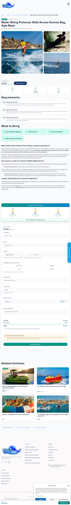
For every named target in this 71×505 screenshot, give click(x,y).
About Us (51, 447)
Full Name (6, 232)
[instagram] (6, 462)
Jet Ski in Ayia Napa (30, 447)
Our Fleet (50, 452)
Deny (52, 499)
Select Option (7, 298)
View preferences (63, 499)
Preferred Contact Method (11, 262)
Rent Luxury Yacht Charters (32, 463)
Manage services (39, 495)
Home (2, 15)
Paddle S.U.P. (28, 452)
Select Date (7, 277)
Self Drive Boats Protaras (32, 455)
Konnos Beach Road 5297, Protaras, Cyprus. (58, 465)
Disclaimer (51, 457)
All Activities (28, 460)
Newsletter (4, 483)
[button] (68, 485)
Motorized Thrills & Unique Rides (20, 15)
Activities (8, 15)
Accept (41, 499)
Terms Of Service (6, 478)
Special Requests (8, 308)
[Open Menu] (68, 4)
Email (5, 242)
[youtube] (9, 462)
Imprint (50, 455)
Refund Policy (5, 481)
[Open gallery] (22, 52)
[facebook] (2, 462)
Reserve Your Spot (35, 344)
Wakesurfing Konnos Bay (32, 449)
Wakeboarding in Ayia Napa (32, 457)
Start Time (6, 286)
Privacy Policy (5, 473)
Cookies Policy (5, 475)
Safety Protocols (53, 449)
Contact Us (51, 460)
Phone (5, 251)
